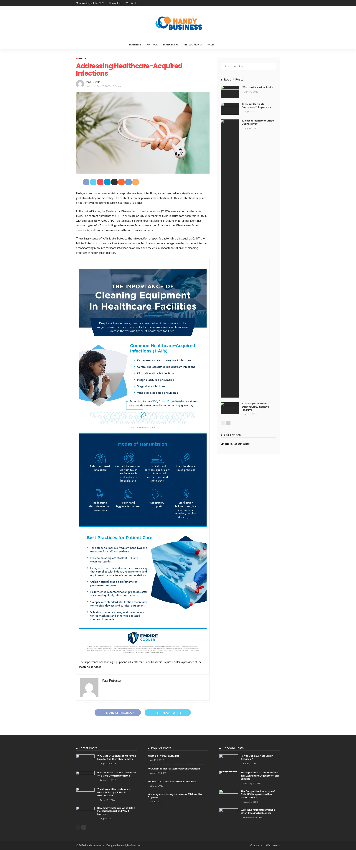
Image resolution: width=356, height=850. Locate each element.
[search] (225, 44)
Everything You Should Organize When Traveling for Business (258, 811)
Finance (152, 44)
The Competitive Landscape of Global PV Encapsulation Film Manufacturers (114, 792)
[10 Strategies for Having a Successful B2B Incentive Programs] (230, 408)
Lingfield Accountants (235, 443)
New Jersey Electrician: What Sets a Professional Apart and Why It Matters (116, 811)
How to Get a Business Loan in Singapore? (257, 757)
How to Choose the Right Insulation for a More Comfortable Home (116, 774)
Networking (193, 44)
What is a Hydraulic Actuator (257, 87)
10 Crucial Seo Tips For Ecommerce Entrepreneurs (256, 105)
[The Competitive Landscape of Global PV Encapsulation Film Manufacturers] (85, 794)
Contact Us (115, 3)
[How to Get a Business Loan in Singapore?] (228, 760)
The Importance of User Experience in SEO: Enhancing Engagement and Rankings (260, 775)
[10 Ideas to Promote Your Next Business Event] (230, 258)
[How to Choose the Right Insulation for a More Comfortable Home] (85, 777)
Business (135, 44)
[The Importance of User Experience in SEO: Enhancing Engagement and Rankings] (228, 772)
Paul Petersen (93, 81)
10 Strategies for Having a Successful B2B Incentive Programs (255, 406)
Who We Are (132, 3)
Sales (211, 44)
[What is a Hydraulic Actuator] (230, 92)
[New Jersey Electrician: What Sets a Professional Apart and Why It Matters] (85, 813)
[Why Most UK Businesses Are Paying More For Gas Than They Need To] (85, 760)
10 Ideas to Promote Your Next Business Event (258, 122)
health (82, 59)
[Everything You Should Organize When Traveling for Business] (228, 814)
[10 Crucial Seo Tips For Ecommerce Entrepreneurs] (230, 109)
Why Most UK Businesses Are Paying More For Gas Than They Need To (116, 757)
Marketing (170, 44)
